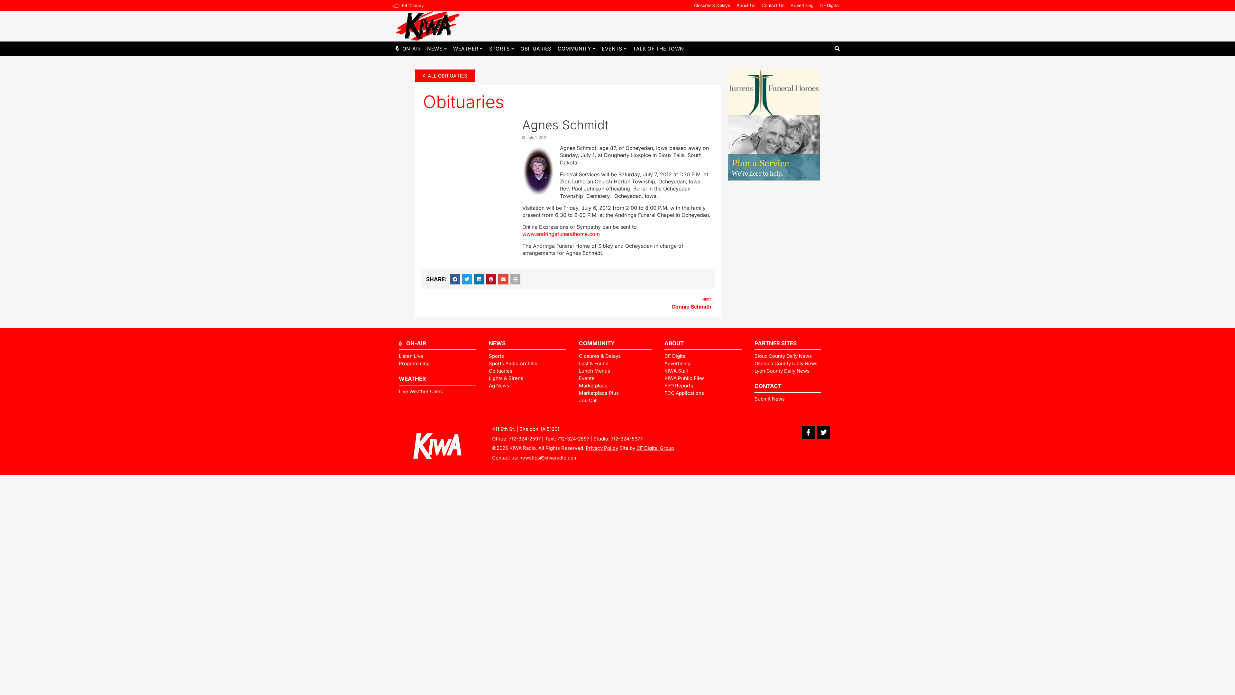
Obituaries (535, 49)
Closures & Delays (712, 5)
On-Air (411, 49)
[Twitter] (823, 432)
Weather (465, 49)
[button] (837, 48)
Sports (499, 49)
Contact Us (773, 5)
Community (574, 49)
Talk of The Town (658, 49)
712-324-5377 (627, 439)
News (435, 49)
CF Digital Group (655, 448)
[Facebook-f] (808, 432)
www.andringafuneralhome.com (561, 234)
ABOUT (674, 343)
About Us (745, 5)
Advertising (802, 5)
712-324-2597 (525, 439)
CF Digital (829, 5)
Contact (768, 386)
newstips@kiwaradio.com (548, 458)
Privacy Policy (602, 448)
